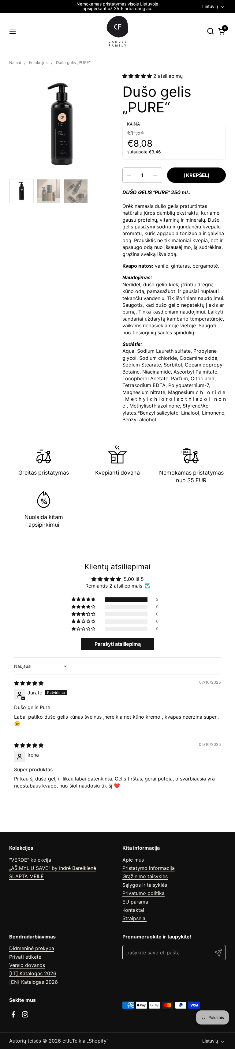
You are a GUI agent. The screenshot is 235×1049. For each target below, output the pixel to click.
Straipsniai (134, 918)
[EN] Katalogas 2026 (33, 982)
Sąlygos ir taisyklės (144, 885)
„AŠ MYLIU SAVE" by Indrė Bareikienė (52, 868)
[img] (28, 683)
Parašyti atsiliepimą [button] (118, 644)
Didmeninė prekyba (31, 948)
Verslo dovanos (27, 965)
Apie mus (133, 860)
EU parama (135, 902)
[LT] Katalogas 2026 (32, 973)
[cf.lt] (117, 31)
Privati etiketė (25, 957)
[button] (210, 31)
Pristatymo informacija (148, 868)
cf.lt (66, 1041)
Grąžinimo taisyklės (145, 876)
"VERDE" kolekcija (30, 860)
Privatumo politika (143, 893)
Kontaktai (133, 910)
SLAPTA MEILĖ (26, 876)
